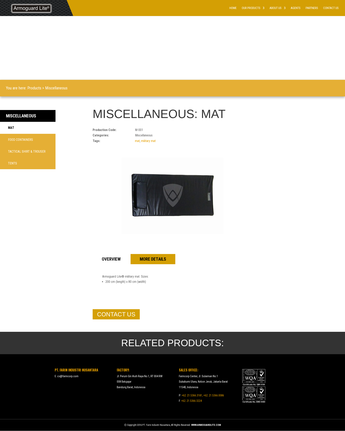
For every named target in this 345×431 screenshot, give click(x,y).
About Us (276, 8)
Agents (295, 8)
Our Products (251, 8)
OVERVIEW (111, 259)
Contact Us (331, 8)
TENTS (12, 163)
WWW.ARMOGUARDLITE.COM (206, 425)
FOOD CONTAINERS (20, 140)
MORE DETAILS (153, 259)
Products (34, 88)
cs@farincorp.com (67, 376)
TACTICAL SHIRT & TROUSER (27, 151)
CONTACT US (116, 314)
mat (137, 141)
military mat (148, 141)
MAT (11, 128)
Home (233, 8)
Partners (312, 8)
